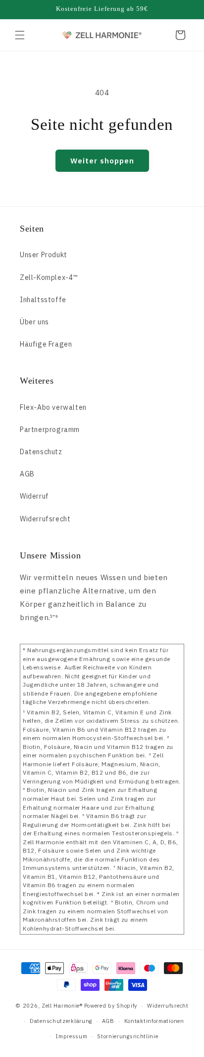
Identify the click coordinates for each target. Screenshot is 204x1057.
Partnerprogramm (50, 429)
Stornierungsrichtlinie (127, 1036)
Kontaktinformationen (154, 1021)
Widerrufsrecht (45, 518)
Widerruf (34, 496)
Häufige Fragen (46, 344)
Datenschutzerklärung (61, 1021)
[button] (20, 35)
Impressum (71, 1036)
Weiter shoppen (102, 160)
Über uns (34, 321)
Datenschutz (41, 451)
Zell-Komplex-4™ (49, 277)
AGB (27, 474)
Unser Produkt (43, 254)
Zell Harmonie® (62, 1005)
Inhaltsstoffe (43, 299)
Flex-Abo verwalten (53, 407)
